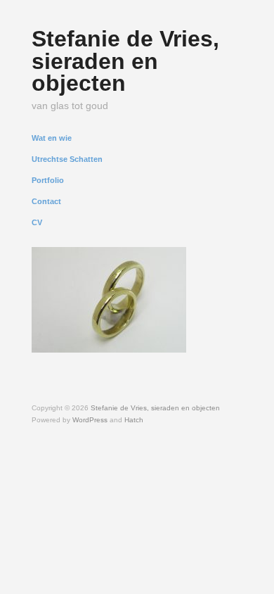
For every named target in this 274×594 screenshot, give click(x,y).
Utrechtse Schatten (67, 159)
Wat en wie (52, 138)
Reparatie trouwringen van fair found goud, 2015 (107, 334)
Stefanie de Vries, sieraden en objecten (125, 61)
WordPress (89, 420)
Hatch (133, 420)
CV (37, 223)
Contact (46, 202)
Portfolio (48, 180)
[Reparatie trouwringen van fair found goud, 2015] (109, 298)
